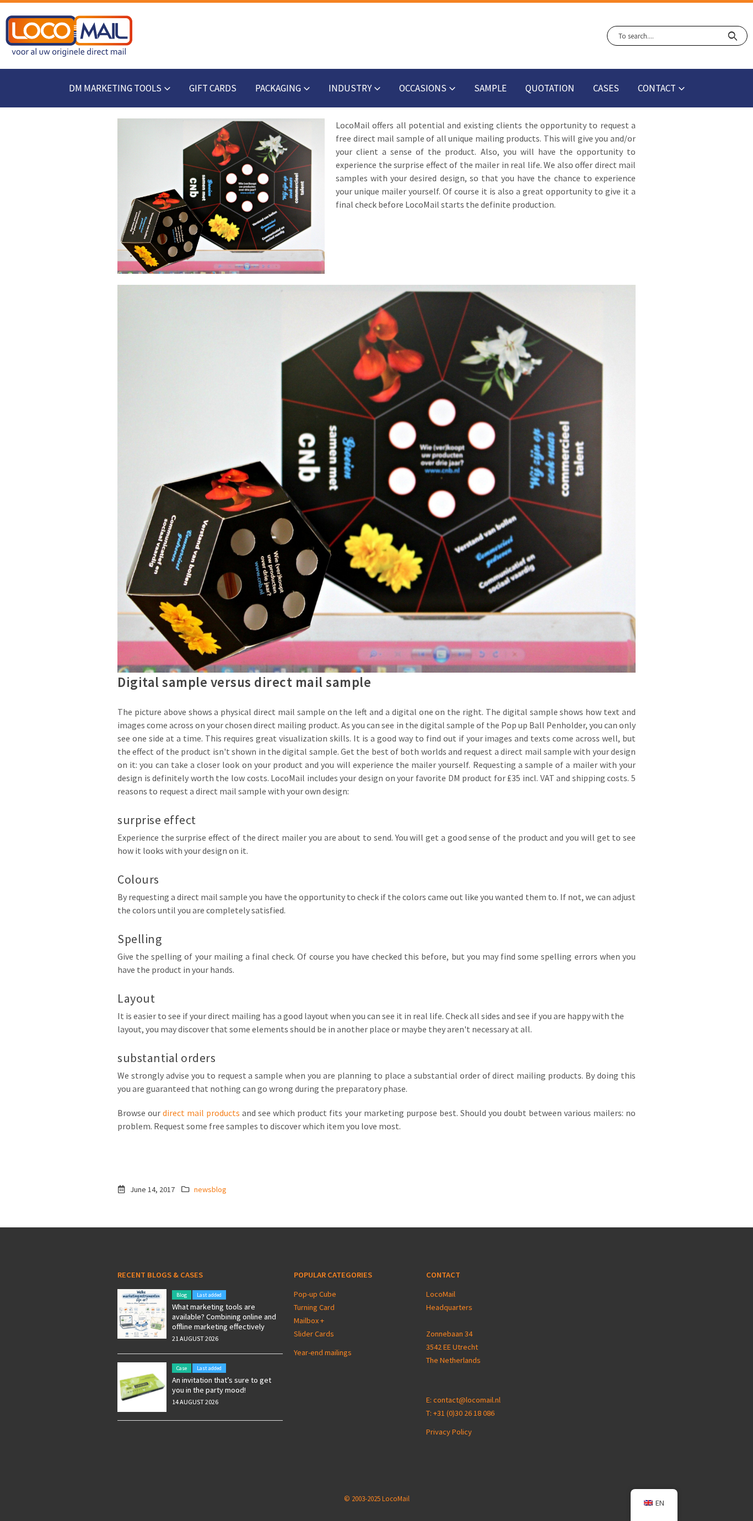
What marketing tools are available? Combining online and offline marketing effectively (224, 1316)
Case (181, 1368)
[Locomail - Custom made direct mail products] (69, 36)
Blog (181, 1294)
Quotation (549, 88)
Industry (350, 88)
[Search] (732, 35)
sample (490, 88)
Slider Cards (314, 1334)
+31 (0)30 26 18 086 (463, 1413)
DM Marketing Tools (115, 88)
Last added (209, 1294)
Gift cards (212, 88)
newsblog (210, 1189)
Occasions (423, 88)
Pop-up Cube (315, 1294)
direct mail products (201, 1112)
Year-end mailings (323, 1352)
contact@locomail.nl (467, 1400)
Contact (657, 88)
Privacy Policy (449, 1432)
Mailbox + (310, 1320)
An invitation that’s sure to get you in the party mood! (221, 1385)
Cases (606, 88)
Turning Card (314, 1307)
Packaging (278, 88)
